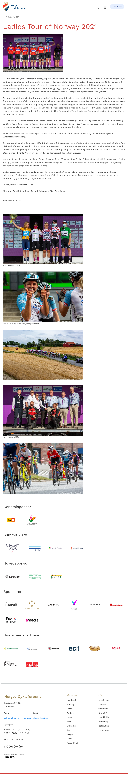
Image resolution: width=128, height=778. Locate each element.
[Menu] (117, 5)
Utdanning (103, 721)
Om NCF (102, 713)
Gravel (70, 738)
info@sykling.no (40, 718)
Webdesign (7, 754)
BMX (69, 721)
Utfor (69, 709)
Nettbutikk (103, 726)
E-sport (70, 734)
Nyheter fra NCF (12, 17)
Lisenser (102, 704)
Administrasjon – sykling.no (17, 718)
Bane (69, 717)
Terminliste (103, 700)
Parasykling (72, 743)
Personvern (103, 730)
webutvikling (15, 754)
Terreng (70, 704)
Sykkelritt (103, 709)
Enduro (70, 713)
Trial (69, 730)
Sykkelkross (73, 726)
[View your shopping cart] (105, 7)
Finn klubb (103, 717)
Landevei (71, 700)
